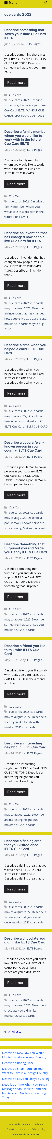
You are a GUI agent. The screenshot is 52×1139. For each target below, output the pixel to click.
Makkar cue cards (35, 528)
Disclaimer (38, 1124)
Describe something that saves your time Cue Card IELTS (25, 34)
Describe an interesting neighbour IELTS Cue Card (25, 745)
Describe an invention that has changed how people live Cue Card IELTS (25, 313)
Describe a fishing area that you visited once (25, 917)
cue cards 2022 (19, 100)
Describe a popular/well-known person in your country (24, 523)
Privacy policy (39, 1129)
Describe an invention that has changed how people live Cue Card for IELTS (25, 237)
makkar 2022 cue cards (19, 630)
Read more (16, 82)
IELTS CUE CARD (37, 426)
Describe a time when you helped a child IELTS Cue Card (25, 349)
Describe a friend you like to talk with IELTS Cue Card (24, 650)
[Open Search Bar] (46, 2)
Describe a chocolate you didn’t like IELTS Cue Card (24, 940)
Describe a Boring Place (18, 1063)
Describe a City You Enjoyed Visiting (26, 1079)
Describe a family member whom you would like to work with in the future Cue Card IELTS (25, 138)
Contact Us (11, 1129)
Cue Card (15, 95)
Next (17, 1032)
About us (24, 1129)
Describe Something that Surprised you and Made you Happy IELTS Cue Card (25, 548)
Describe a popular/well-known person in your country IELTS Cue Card (24, 446)
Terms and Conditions (19, 1124)
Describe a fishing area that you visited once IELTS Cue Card (22, 845)
